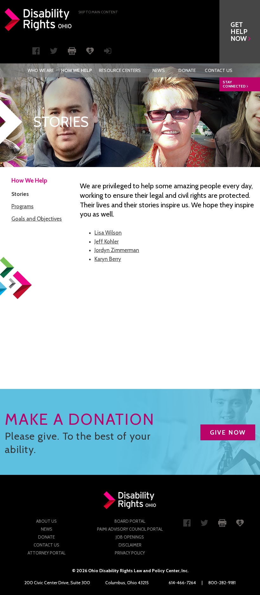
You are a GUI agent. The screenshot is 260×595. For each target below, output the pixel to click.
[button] (239, 31)
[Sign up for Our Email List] (107, 52)
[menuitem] (40, 70)
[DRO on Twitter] (54, 52)
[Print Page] (72, 50)
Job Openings (130, 537)
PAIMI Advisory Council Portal (130, 529)
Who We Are (41, 70)
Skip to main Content (98, 12)
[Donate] (90, 50)
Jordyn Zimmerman (116, 250)
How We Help (76, 70)
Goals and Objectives (36, 219)
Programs (22, 206)
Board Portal (129, 521)
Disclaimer (130, 544)
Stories (20, 194)
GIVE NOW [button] (228, 432)
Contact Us (218, 70)
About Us (46, 521)
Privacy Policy (130, 552)
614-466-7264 (182, 582)
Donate (187, 70)
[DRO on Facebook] (36, 52)
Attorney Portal (46, 552)
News (159, 70)
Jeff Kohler (106, 241)
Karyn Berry (107, 259)
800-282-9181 (222, 582)
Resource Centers (120, 70)
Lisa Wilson (108, 233)
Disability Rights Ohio (38, 19)
